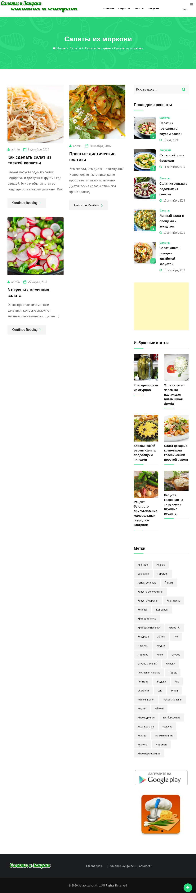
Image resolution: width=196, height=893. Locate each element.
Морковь (143, 654)
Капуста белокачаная (150, 591)
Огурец (176, 654)
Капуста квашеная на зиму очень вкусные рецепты (173, 504)
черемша (161, 744)
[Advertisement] (161, 306)
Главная (108, 8)
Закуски (153, 8)
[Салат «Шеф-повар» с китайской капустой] (145, 253)
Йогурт (169, 582)
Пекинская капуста (149, 672)
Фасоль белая (146, 699)
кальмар (167, 726)
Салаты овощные (97, 48)
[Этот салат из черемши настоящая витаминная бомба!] (176, 367)
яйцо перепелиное (149, 753)
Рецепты (124, 8)
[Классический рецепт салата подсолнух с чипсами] (146, 428)
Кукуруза (143, 636)
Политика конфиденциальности (129, 866)
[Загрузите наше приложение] (161, 803)
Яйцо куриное (146, 717)
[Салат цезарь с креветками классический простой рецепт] (176, 428)
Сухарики (143, 690)
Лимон (161, 636)
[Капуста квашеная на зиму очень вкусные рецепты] (176, 481)
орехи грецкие (164, 735)
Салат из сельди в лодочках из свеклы (173, 189)
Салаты (138, 8)
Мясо (160, 654)
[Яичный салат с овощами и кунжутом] (145, 220)
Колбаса (143, 609)
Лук (176, 636)
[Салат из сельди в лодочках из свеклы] (145, 188)
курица (142, 735)
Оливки (170, 663)
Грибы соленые (147, 582)
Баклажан (143, 573)
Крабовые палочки (149, 627)
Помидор (143, 681)
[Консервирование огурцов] (146, 367)
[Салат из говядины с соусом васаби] (145, 128)
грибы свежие (171, 717)
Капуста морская (148, 600)
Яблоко (159, 708)
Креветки (174, 627)
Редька (161, 681)
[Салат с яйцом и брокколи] (145, 160)
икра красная (146, 726)
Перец (173, 672)
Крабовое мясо (147, 618)
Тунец (174, 690)
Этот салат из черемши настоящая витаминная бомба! (174, 394)
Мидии (161, 645)
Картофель (173, 600)
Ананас (161, 564)
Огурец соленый (148, 663)
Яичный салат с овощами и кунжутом (171, 221)
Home (60, 48)
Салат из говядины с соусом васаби (170, 128)
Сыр (160, 690)
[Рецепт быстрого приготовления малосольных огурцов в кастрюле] (146, 484)
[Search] (185, 8)
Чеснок (142, 708)
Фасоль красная (172, 699)
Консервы (162, 609)
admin (15, 149)
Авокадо (143, 564)
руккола (142, 744)
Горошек (163, 573)
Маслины (143, 645)
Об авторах (94, 866)
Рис (177, 681)
